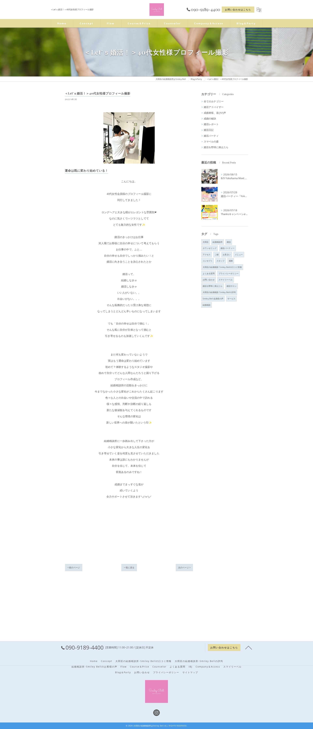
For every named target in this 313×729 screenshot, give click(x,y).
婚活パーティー (227, 248)
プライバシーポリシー (228, 273)
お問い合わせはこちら (238, 9)
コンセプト (208, 260)
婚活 (229, 242)
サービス (231, 298)
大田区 (206, 242)
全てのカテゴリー (214, 101)
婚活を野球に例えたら (216, 147)
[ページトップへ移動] (248, 647)
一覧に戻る (129, 567)
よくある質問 (209, 273)
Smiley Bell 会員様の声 (213, 298)
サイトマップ (190, 672)
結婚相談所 (218, 242)
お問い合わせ (209, 279)
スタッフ (221, 260)
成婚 (231, 260)
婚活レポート (211, 124)
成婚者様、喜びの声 (215, 112)
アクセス (207, 254)
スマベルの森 (211, 141)
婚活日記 (209, 129)
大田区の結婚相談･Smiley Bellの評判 (219, 292)
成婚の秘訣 (210, 118)
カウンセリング (209, 248)
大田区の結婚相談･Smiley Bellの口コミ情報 (222, 267)
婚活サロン (232, 286)
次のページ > (184, 567)
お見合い (227, 254)
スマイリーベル (225, 279)
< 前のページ (73, 567)
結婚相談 (207, 305)
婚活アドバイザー (214, 107)
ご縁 (217, 254)
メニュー (239, 254)
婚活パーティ (211, 135)
